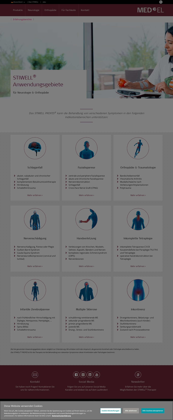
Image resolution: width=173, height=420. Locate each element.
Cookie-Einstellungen (111, 410)
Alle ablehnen (131, 410)
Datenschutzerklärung (61, 416)
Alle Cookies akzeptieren (152, 410)
